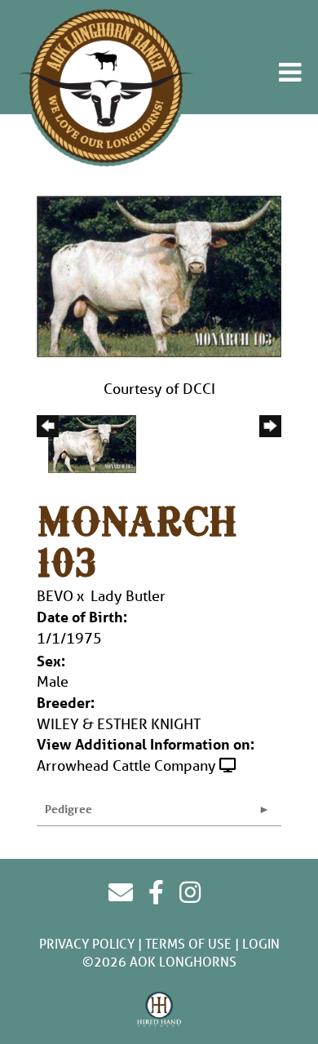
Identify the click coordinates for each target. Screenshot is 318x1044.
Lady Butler (128, 595)
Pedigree (68, 808)
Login (261, 943)
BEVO (55, 595)
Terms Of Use (188, 943)
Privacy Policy (87, 943)
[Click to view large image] (159, 275)
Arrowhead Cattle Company (126, 765)
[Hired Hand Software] (159, 1010)
